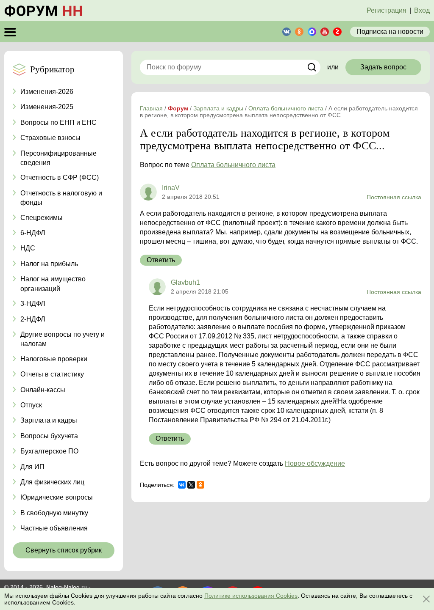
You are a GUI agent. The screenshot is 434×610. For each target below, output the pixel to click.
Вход (422, 10)
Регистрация (386, 10)
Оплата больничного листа (233, 164)
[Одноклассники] (200, 485)
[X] (191, 485)
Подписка (389, 31)
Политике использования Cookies (251, 595)
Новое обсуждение (315, 463)
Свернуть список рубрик (63, 550)
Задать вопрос (383, 67)
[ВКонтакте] (182, 485)
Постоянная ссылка (394, 197)
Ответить (161, 260)
